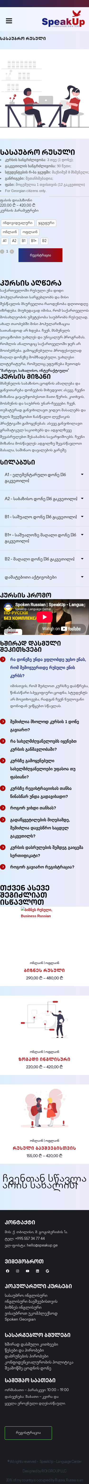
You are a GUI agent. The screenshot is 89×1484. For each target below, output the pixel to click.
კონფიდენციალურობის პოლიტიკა (39, 1363)
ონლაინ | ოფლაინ (44, 963)
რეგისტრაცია (40, 255)
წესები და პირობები (24, 1351)
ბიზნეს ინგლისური (23, 1308)
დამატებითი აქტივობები (30, 577)
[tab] (44, 666)
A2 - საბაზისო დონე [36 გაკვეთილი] (41, 499)
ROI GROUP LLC (54, 1471)
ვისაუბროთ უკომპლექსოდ (31, 1314)
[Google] (47, 1271)
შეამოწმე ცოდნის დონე (28, 1369)
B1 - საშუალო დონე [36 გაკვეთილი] (41, 517)
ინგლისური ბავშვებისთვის (31, 1302)
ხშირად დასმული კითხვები (31, 1345)
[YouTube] (27, 1271)
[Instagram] (17, 1271)
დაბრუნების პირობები (26, 1357)
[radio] (17, 223)
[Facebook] (7, 1271)
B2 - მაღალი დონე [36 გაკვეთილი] (39, 559)
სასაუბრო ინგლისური (26, 1296)
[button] (44, 478)
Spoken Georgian (20, 1320)
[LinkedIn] (37, 1271)
